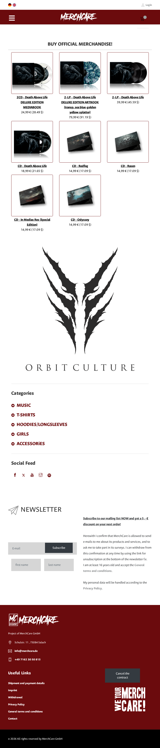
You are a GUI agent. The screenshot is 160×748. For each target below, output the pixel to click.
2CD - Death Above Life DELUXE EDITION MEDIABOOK (32, 102)
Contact (12, 718)
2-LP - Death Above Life (128, 97)
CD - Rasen (128, 166)
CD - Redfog (80, 166)
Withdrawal (15, 697)
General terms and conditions (25, 711)
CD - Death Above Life (32, 166)
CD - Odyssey (80, 220)
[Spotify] (49, 475)
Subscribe (58, 548)
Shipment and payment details (26, 683)
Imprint (12, 690)
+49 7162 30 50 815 (28, 659)
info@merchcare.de (26, 651)
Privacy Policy (92, 588)
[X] (23, 475)
